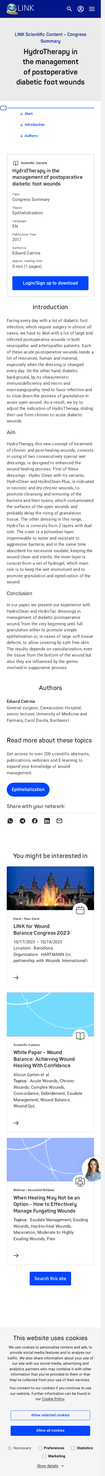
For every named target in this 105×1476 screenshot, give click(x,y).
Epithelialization (28, 789)
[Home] (20, 9)
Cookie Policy (53, 1399)
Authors (31, 136)
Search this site (50, 1278)
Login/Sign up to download (50, 283)
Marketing (56, 1456)
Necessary (22, 1448)
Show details (47, 1466)
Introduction (35, 124)
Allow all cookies (50, 1431)
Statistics (85, 1448)
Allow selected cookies (50, 1415)
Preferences (54, 1448)
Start (29, 114)
